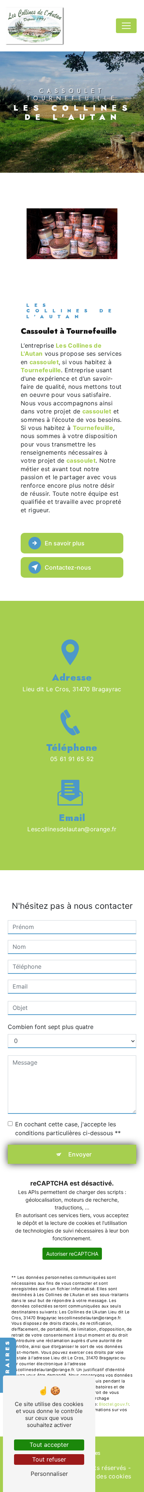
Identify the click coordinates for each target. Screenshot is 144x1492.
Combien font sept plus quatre (50, 1026)
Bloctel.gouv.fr (113, 1404)
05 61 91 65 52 (72, 759)
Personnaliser (49, 1473)
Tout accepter (49, 1444)
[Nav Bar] (126, 25)
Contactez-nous (68, 567)
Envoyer (80, 1154)
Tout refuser (49, 1459)
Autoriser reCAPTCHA (72, 1254)
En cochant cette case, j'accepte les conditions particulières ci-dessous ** (68, 1128)
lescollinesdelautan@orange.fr (71, 829)
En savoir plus (65, 543)
